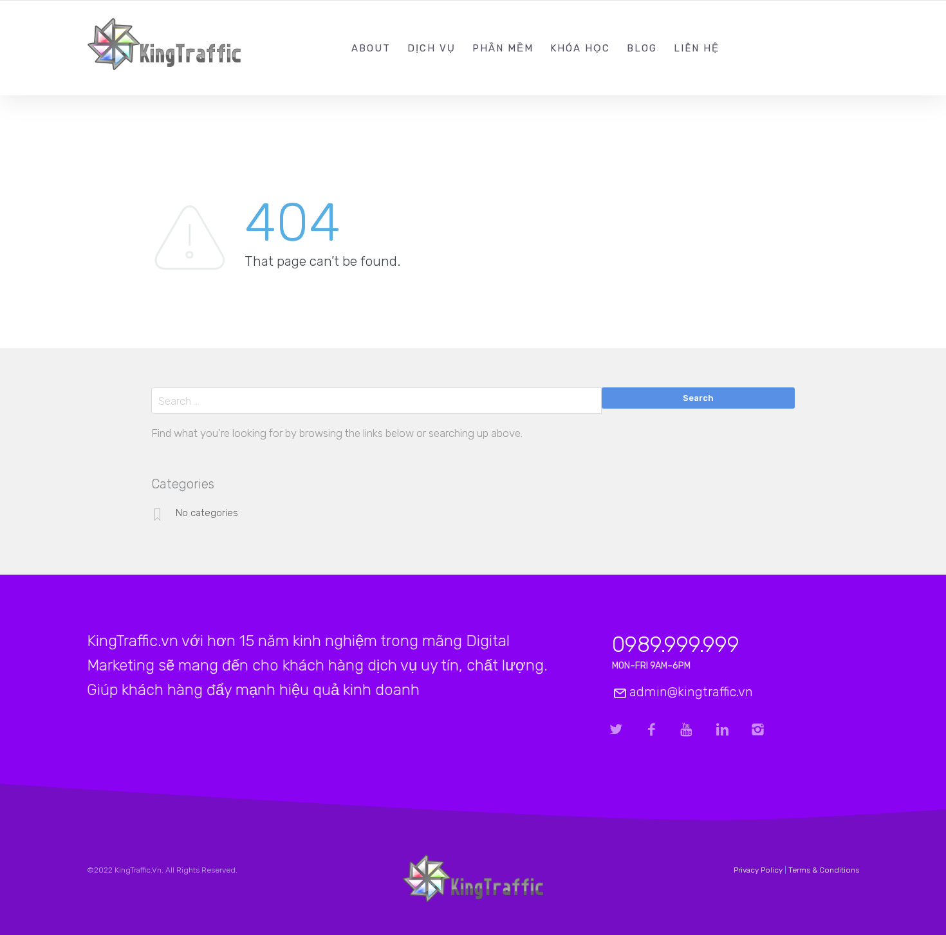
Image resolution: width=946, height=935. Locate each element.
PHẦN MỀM (502, 48)
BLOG (642, 48)
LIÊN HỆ (696, 48)
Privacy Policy (758, 870)
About (371, 48)
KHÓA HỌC (580, 48)
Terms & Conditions (823, 870)
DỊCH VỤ (431, 48)
